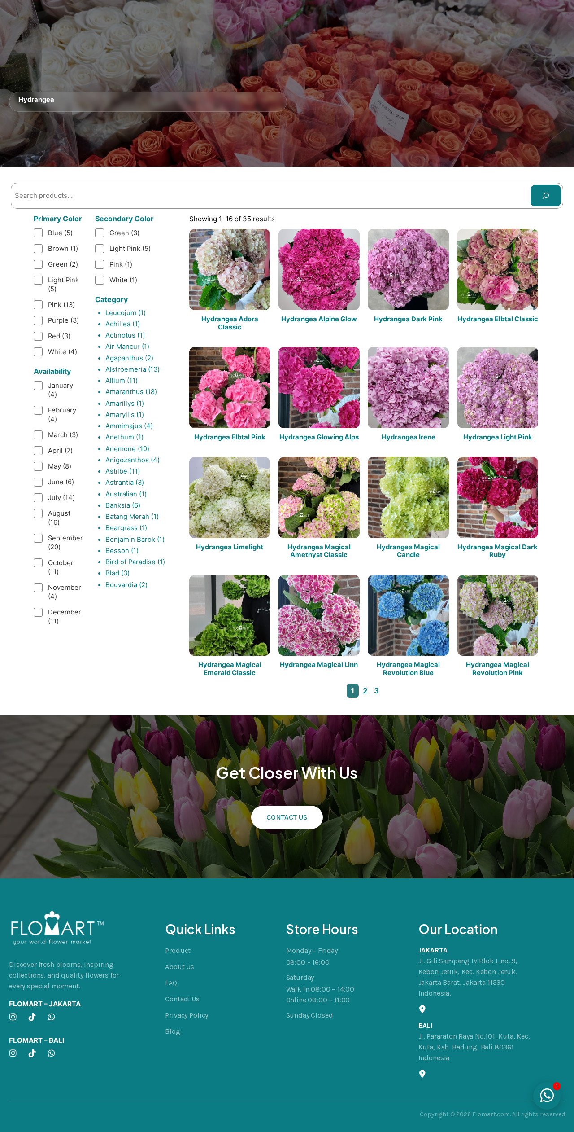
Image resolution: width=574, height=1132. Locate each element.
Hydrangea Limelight (229, 547)
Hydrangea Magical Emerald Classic (229, 669)
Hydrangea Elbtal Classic (497, 319)
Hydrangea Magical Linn (319, 665)
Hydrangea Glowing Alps (319, 437)
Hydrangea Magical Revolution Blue (408, 669)
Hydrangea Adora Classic (229, 323)
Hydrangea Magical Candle (408, 551)
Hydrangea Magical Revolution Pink (497, 669)
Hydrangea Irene (408, 437)
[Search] (546, 195)
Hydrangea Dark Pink (408, 319)
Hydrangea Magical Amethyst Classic (319, 551)
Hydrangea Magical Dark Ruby (497, 551)
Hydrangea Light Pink (497, 437)
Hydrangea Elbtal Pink (229, 437)
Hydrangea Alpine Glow (319, 319)
